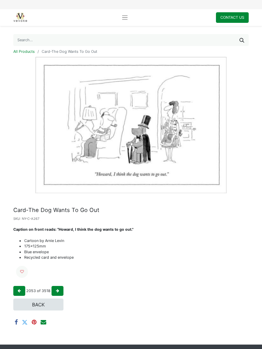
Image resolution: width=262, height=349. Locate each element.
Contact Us (232, 17)
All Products (24, 51)
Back (38, 304)
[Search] (242, 40)
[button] (22, 272)
